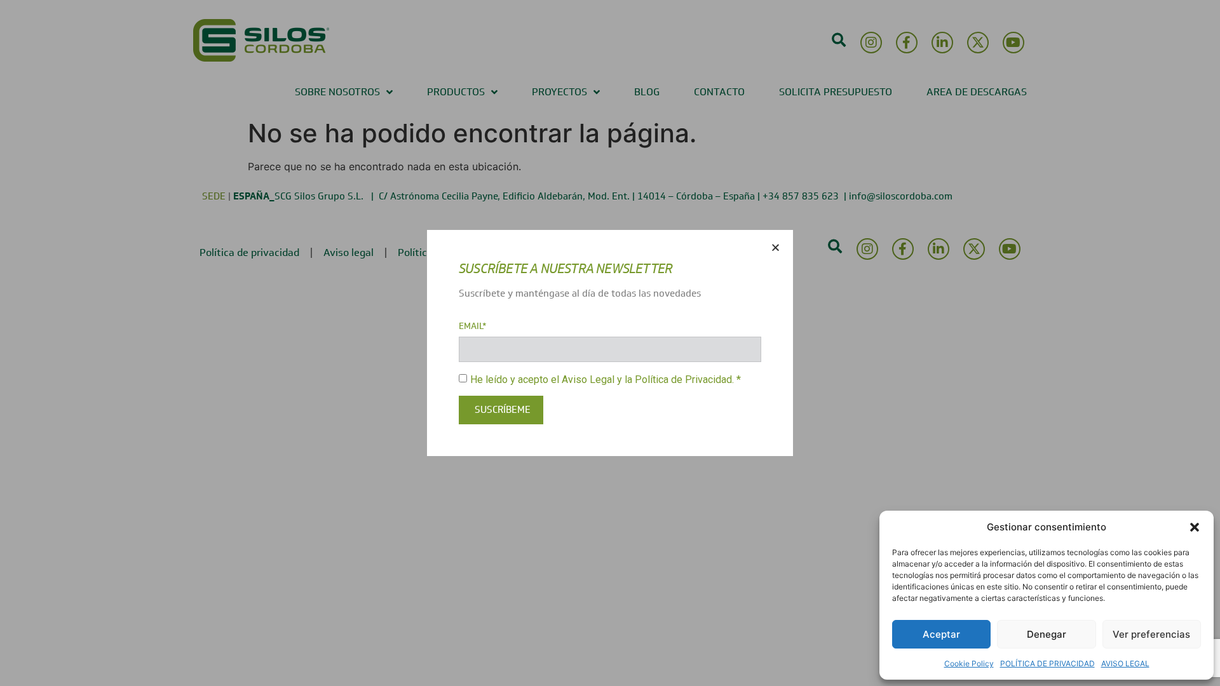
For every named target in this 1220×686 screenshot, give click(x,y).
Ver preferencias (1151, 634)
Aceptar (941, 634)
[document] (610, 343)
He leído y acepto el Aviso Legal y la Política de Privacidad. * (605, 379)
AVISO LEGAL (1125, 663)
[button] (1194, 527)
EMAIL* (473, 326)
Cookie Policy (969, 663)
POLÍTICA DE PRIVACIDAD (1047, 663)
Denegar (1046, 634)
